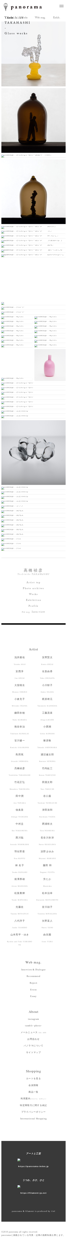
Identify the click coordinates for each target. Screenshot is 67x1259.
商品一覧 (33, 1092)
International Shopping (33, 1118)
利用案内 (33, 1098)
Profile (34, 606)
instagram (33, 1019)
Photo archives (33, 589)
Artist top (33, 583)
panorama (25, 7)
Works (33, 595)
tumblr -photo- (33, 1025)
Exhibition (33, 600)
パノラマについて (33, 1045)
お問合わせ (33, 1039)
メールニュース (34, 1032)
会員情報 (33, 1085)
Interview (33, 612)
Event (33, 989)
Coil (53, 1211)
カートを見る (33, 1078)
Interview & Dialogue (33, 969)
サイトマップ (33, 1052)
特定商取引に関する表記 (33, 1105)
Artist (33, 649)
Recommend (33, 976)
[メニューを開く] (62, 6)
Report (33, 983)
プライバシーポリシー (33, 1112)
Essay (33, 996)
